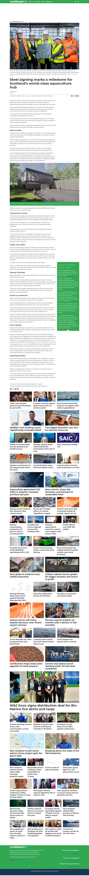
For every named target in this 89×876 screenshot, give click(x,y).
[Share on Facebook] (72, 96)
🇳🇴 (57, 1)
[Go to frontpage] (18, 2)
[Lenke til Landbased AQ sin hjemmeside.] (44, 847)
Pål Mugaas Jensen (73, 861)
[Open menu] (78, 2)
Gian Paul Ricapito (74, 853)
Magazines (49, 1)
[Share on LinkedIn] (76, 96)
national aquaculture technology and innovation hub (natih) (28, 386)
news (40, 384)
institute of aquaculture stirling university (23, 384)
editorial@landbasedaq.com (18, 860)
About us (31, 1)
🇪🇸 (54, 1)
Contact (37, 1)
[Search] (75, 1)
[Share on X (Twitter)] (74, 96)
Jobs (43, 1)
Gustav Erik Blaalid (74, 866)
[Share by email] (78, 96)
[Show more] (68, 331)
